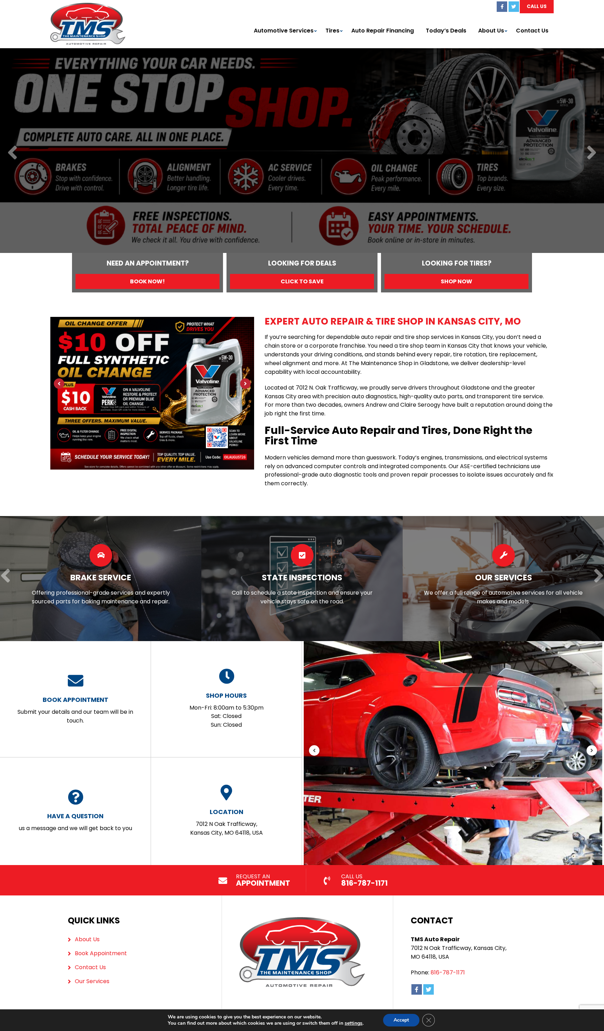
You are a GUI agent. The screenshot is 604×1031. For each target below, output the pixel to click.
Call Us (537, 6)
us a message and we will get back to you (75, 822)
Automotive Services (284, 31)
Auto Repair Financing (382, 31)
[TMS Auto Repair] (87, 7)
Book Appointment (101, 953)
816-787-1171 (448, 972)
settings (353, 1023)
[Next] (591, 153)
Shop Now (456, 281)
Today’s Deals (446, 31)
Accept (401, 1020)
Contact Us (532, 31)
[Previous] (12, 153)
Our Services (92, 981)
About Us (491, 31)
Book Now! (147, 281)
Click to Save (302, 281)
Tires (332, 31)
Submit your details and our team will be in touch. (75, 710)
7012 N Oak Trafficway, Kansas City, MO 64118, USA (226, 822)
